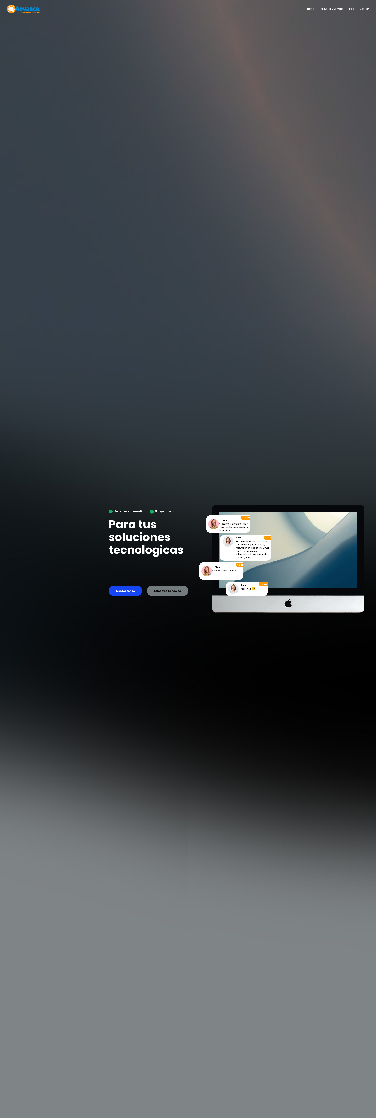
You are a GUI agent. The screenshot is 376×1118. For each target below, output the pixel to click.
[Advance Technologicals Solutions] (23, 9)
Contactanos (125, 591)
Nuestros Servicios (167, 591)
